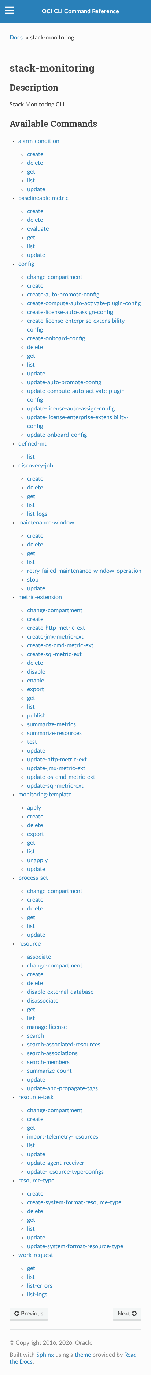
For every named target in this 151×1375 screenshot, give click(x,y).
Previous (31, 1314)
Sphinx (45, 1355)
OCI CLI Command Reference (80, 11)
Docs (16, 38)
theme (83, 1355)
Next (125, 1314)
